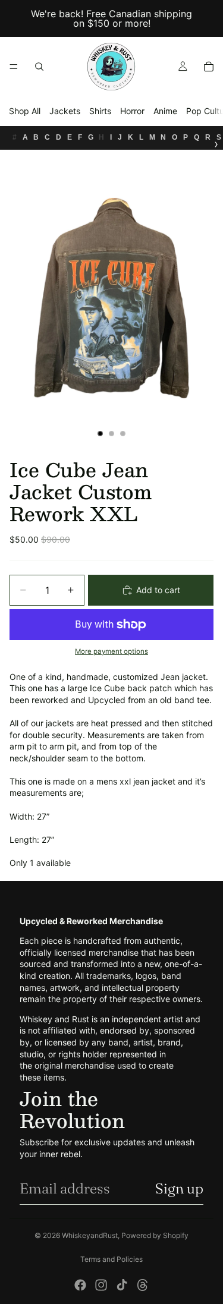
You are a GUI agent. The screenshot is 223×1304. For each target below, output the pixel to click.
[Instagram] (101, 1285)
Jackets (64, 111)
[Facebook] (80, 1285)
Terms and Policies (111, 1259)
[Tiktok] (122, 1285)
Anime (165, 111)
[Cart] (209, 66)
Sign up (179, 1188)
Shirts (100, 111)
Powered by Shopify (155, 1235)
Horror (132, 111)
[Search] (39, 66)
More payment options (111, 651)
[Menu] (13, 66)
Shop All (24, 111)
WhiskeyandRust (90, 1235)
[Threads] (143, 1285)
